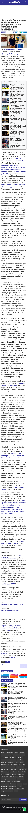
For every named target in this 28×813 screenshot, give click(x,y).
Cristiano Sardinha (22, 769)
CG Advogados (4, 779)
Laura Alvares (13, 771)
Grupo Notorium (4, 767)
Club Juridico (20, 779)
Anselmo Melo (13, 776)
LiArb (25, 783)
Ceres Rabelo (13, 769)
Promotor (7, 774)
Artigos (16, 752)
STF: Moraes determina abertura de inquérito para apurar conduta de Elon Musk (18, 120)
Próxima (23, 666)
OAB (2, 774)
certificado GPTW (8, 584)
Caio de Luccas (4, 769)
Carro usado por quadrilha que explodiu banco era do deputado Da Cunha (18, 126)
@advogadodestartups (13, 49)
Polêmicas (8, 755)
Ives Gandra (13, 783)
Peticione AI (4, 788)
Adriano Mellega (20, 767)
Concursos (22, 752)
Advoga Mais (21, 774)
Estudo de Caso (21, 755)
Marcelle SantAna (5, 764)
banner (15, 791)
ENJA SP (3, 781)
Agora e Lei (3, 759)
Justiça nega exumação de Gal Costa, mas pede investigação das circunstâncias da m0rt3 (17, 133)
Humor (9, 759)
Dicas (2, 755)
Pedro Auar (20, 757)
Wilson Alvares (14, 764)
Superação (3, 762)
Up (24, 764)
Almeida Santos (4, 776)
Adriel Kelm (13, 774)
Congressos (10, 762)
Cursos (21, 762)
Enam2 (8, 781)
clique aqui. (13, 658)
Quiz (20, 764)
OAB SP (19, 786)
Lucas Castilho (12, 786)
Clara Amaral (12, 779)
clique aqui (5, 653)
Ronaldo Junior (20, 788)
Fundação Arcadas (16, 781)
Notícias (4, 32)
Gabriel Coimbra (4, 783)
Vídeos (6, 757)
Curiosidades (10, 752)
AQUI (8, 630)
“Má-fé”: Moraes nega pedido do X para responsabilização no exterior (16, 113)
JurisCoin (20, 783)
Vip (2, 757)
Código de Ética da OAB (9, 628)
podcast (14, 755)
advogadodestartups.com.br (12, 604)
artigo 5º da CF (15, 626)
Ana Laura (12, 767)
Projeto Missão (12, 788)
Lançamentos (13, 757)
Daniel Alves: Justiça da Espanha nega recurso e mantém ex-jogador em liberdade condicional (17, 93)
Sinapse (3, 791)
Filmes (16, 762)
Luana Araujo (4, 786)
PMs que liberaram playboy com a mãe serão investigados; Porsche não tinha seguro (18, 100)
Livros (14, 759)
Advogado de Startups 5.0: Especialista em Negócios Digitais (12, 456)
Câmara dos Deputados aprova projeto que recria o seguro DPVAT (17, 145)
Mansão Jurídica (22, 771)
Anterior (4, 664)
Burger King (20, 776)
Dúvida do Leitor (5, 771)
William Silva (9, 791)
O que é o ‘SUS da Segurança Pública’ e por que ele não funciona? (17, 139)
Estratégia (20, 759)
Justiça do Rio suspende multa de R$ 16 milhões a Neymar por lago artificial (17, 107)
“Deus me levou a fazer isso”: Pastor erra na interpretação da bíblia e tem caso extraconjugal (17, 86)
